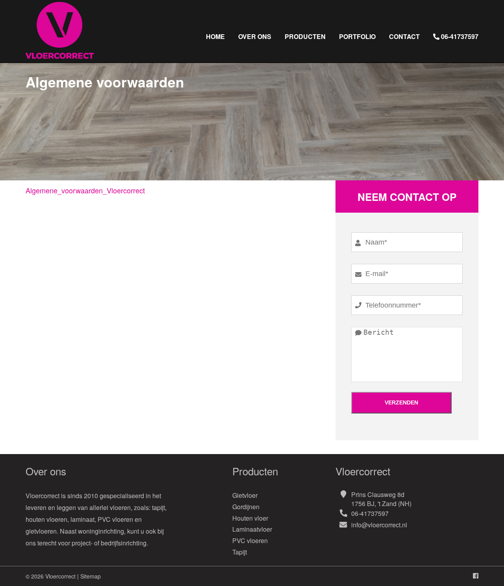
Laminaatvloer (252, 529)
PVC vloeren (250, 540)
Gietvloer (245, 495)
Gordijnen (245, 506)
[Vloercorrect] (60, 58)
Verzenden (401, 402)
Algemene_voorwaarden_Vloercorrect (85, 190)
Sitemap (90, 576)
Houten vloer (250, 518)
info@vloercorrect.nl (379, 524)
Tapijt (239, 551)
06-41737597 (370, 513)
